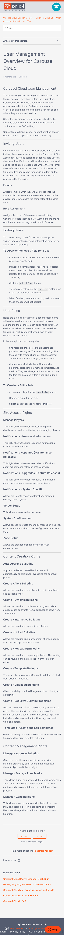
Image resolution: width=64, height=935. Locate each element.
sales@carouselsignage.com (44, 928)
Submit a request (44, 850)
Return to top (10, 860)
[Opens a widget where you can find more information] (53, 930)
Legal (3, 931)
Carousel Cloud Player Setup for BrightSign (26, 879)
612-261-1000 (17, 928)
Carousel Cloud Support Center (17, 18)
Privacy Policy (17, 931)
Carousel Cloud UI (44, 18)
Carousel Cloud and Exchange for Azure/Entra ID (28, 890)
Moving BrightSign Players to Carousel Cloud (27, 884)
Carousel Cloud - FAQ (14, 901)
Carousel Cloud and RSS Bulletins (21, 895)
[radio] (24, 836)
